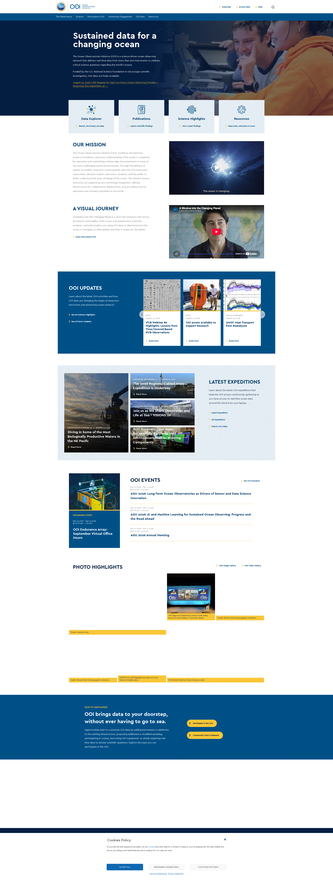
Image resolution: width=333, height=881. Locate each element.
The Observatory (64, 16)
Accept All (124, 867)
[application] (216, 168)
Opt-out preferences (158, 874)
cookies (151, 847)
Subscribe (226, 7)
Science (80, 16)
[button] (225, 839)
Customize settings (208, 867)
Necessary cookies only (166, 867)
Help (260, 7)
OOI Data (140, 16)
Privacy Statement (175, 874)
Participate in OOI (95, 16)
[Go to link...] (91, 109)
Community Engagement (120, 16)
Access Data (244, 7)
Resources (153, 16)
